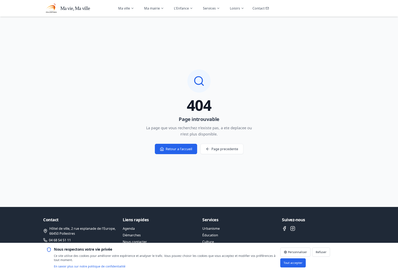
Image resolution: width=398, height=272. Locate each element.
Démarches (132, 235)
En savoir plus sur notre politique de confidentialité (89, 266)
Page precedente (224, 149)
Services (209, 8)
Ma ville (124, 8)
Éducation (210, 235)
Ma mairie (152, 8)
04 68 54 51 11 (60, 240)
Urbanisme (211, 228)
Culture (208, 241)
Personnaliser (297, 252)
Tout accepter (293, 263)
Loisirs (235, 8)
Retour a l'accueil (179, 149)
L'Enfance (181, 8)
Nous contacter (135, 241)
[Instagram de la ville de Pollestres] (292, 228)
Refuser (321, 252)
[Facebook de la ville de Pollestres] (284, 228)
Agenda (129, 228)
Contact (258, 8)
